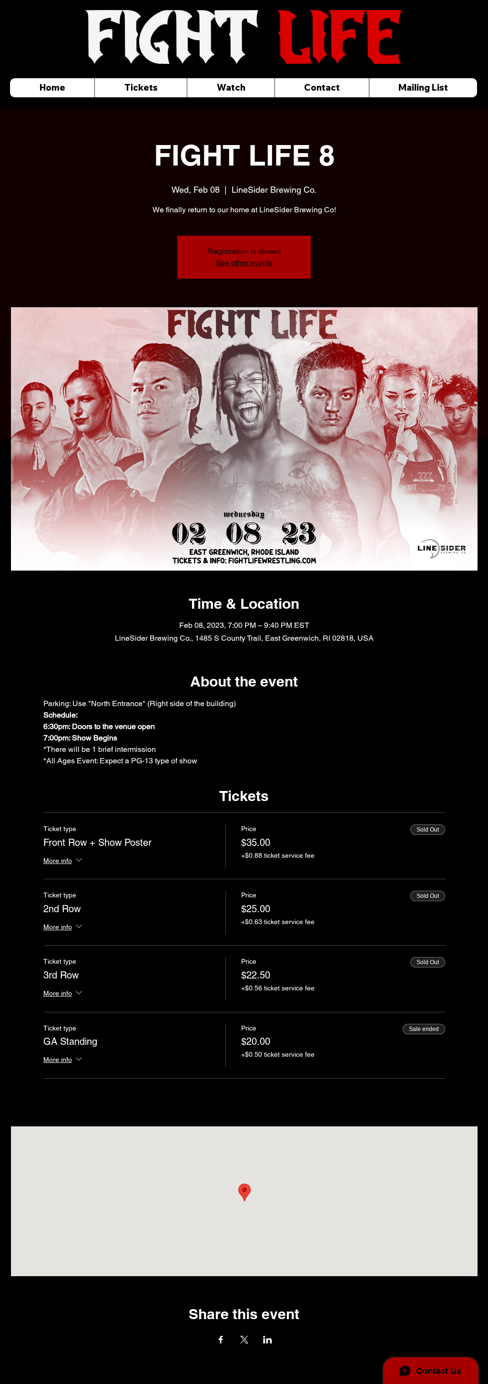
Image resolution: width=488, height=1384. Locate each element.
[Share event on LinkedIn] (267, 1339)
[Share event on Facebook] (220, 1339)
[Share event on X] (244, 1339)
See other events (244, 262)
